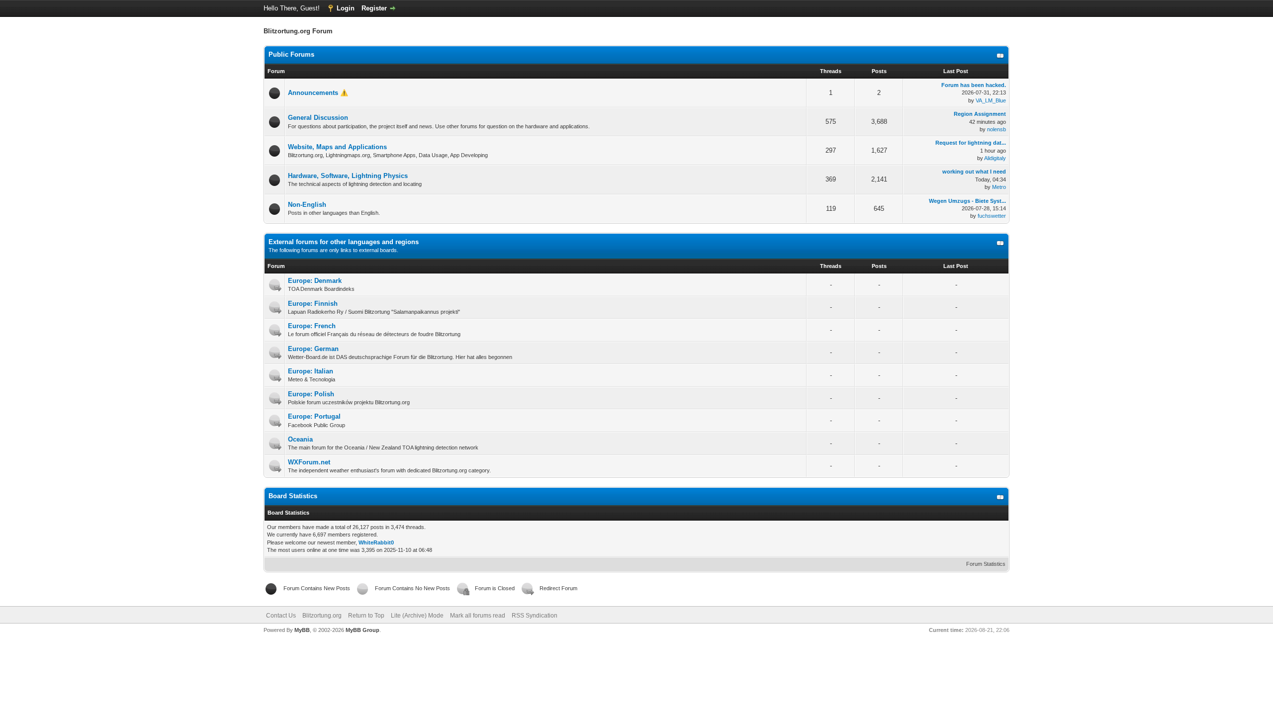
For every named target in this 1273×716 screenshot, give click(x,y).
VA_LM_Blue (991, 100)
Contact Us (281, 615)
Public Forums (291, 54)
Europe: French (312, 326)
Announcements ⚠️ (318, 92)
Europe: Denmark (315, 280)
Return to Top (366, 615)
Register (374, 8)
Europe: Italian (310, 371)
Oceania (300, 439)
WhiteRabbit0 (376, 542)
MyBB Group (362, 630)
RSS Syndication (534, 615)
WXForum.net (309, 462)
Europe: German (313, 349)
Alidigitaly (995, 158)
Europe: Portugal (314, 416)
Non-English (307, 204)
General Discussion (318, 117)
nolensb (996, 129)
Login (346, 8)
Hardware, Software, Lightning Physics (348, 175)
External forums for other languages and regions (344, 242)
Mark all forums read (477, 615)
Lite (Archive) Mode (417, 615)
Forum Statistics (985, 564)
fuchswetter (992, 216)
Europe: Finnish (313, 303)
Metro (999, 187)
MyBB (302, 630)
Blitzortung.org (322, 615)
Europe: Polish (311, 394)
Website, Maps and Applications (337, 147)
